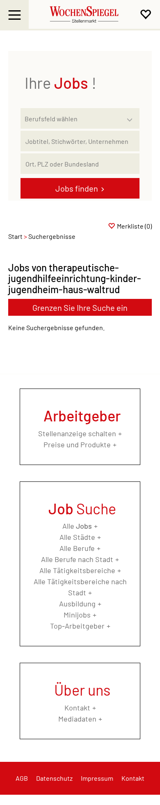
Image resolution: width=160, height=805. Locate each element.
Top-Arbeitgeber (77, 625)
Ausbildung (77, 603)
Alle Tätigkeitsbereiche (77, 570)
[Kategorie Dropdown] (131, 116)
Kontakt (77, 707)
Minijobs (77, 614)
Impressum (97, 778)
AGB (22, 778)
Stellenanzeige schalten (77, 433)
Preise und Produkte (77, 444)
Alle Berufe (77, 548)
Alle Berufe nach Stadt (77, 559)
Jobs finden (76, 188)
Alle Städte (77, 536)
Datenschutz (54, 778)
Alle (77, 525)
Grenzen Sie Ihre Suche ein (80, 307)
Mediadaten (77, 718)
